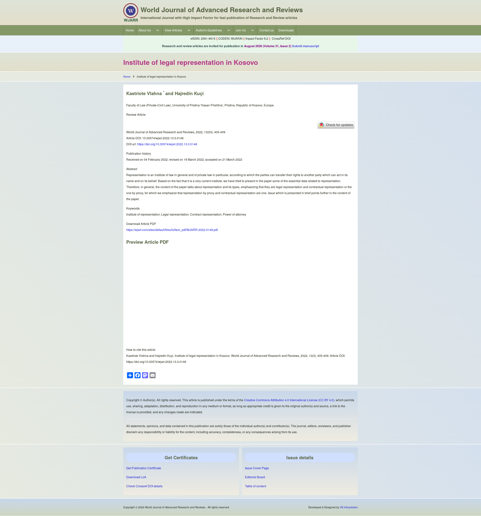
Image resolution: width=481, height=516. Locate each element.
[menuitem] (129, 30)
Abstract (131, 169)
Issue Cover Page (257, 468)
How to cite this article (140, 349)
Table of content (255, 486)
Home (126, 76)
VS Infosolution (349, 507)
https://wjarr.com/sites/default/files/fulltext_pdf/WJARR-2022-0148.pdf (172, 230)
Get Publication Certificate (143, 468)
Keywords (133, 208)
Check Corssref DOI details (144, 486)
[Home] (130, 12)
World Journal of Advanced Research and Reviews (222, 9)
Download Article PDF (141, 224)
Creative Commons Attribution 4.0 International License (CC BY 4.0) (289, 400)
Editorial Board (255, 477)
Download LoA (136, 477)
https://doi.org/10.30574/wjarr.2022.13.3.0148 (167, 144)
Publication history (138, 153)
